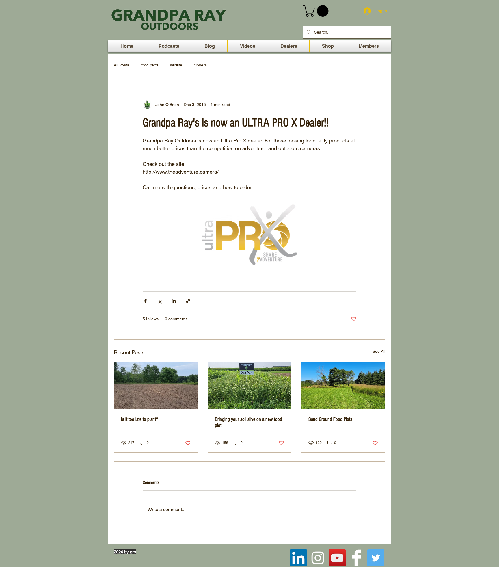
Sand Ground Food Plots (330, 419)
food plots (150, 65)
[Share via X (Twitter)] (159, 301)
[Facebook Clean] (356, 557)
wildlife (176, 65)
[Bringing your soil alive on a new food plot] (249, 385)
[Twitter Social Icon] (375, 557)
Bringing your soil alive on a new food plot (248, 422)
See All (379, 351)
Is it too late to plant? (139, 419)
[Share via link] (188, 301)
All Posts (121, 65)
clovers (200, 65)
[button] (317, 11)
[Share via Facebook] (145, 301)
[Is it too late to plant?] (156, 385)
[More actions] (352, 104)
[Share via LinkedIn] (173, 301)
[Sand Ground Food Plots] (343, 385)
